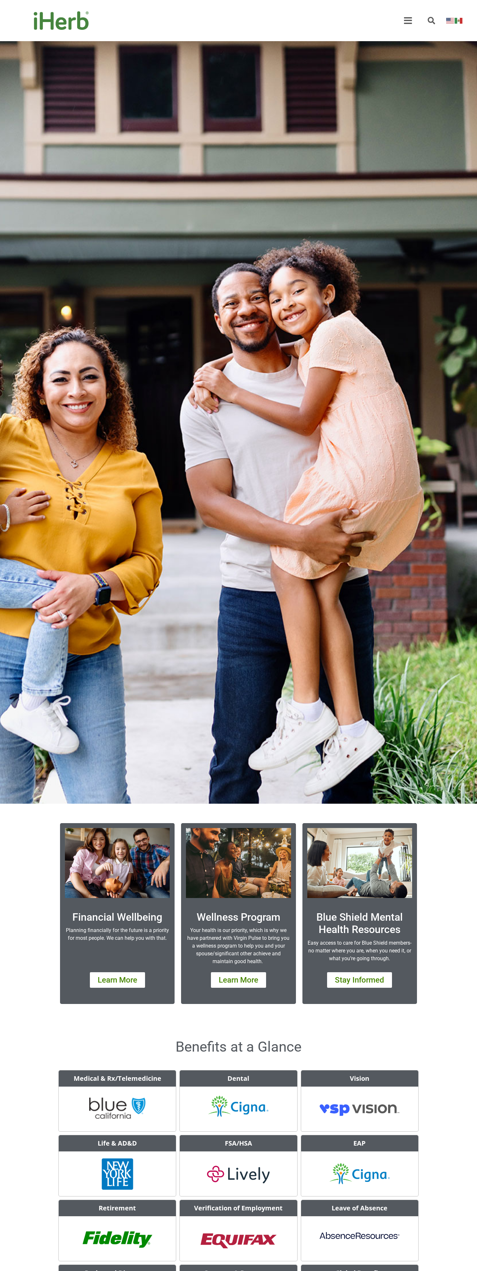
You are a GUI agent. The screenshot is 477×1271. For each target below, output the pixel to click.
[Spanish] (459, 20)
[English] (450, 20)
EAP (359, 1143)
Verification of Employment (238, 1208)
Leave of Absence (359, 1208)
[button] (431, 21)
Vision (359, 1078)
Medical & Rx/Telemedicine (117, 1078)
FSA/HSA (238, 1143)
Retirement (117, 1208)
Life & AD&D (117, 1143)
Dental (238, 1078)
